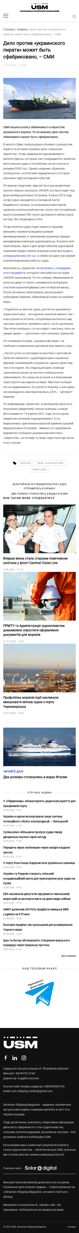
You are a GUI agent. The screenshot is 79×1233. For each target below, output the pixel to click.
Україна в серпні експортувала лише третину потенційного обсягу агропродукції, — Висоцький (35, 819)
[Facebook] (5, 1058)
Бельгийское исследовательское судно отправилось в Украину (40, 486)
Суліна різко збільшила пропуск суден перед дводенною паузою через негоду (32, 834)
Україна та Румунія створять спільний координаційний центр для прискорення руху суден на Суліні (39, 878)
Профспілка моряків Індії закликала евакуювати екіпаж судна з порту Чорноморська (31, 702)
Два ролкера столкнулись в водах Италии (39, 493)
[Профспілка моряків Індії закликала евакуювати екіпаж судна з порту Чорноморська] (39, 668)
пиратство (40, 470)
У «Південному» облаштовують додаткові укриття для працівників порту (39, 803)
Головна (8, 29)
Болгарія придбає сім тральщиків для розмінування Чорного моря (38, 927)
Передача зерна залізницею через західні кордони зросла (36, 850)
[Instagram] (23, 1058)
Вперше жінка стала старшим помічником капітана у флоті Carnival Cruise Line (35, 560)
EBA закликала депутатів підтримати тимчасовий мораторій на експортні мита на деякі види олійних (37, 896)
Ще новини (68, 955)
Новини (22, 29)
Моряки (26, 463)
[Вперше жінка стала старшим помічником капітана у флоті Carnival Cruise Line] (39, 529)
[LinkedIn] (14, 1058)
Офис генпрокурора (50, 463)
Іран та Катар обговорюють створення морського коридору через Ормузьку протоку (36, 943)
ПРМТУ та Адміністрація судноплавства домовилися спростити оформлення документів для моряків (34, 630)
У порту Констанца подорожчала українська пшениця (39, 863)
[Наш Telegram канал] (39, 993)
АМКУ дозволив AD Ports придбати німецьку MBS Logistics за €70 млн (36, 912)
